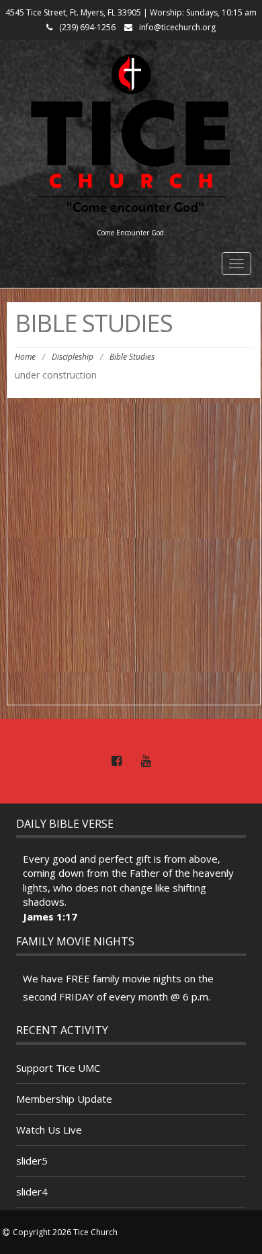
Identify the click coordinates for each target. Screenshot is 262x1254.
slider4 (32, 1191)
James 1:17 (50, 916)
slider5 (32, 1160)
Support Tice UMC (58, 1067)
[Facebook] (116, 761)
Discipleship (72, 356)
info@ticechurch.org (177, 27)
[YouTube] (145, 761)
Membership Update (64, 1098)
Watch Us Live (49, 1129)
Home (25, 356)
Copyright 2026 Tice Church (65, 1232)
